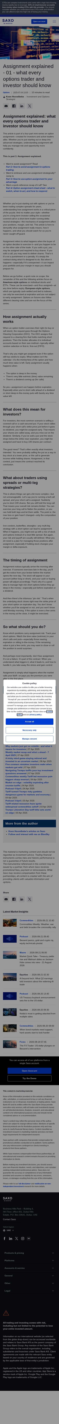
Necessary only (30, 730)
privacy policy (42, 714)
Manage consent (29, 739)
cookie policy (23, 714)
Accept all (29, 721)
